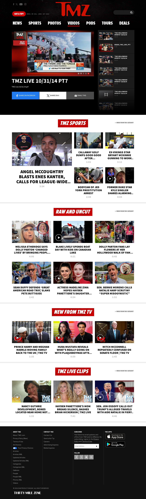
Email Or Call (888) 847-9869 (38, 14)
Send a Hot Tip (49, 438)
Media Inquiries (49, 448)
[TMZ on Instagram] (25, 4)
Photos (54, 23)
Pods (90, 23)
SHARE (54, 95)
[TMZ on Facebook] (14, 4)
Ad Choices (17, 445)
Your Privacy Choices (25, 448)
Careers (47, 442)
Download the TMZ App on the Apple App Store (115, 436)
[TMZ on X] (17, 4)
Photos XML (17, 480)
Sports (35, 23)
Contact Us (48, 435)
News (17, 23)
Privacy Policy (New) (20, 438)
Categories (17, 464)
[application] (53, 53)
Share (27, 95)
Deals (124, 23)
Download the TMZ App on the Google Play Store (115, 444)
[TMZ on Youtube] (21, 4)
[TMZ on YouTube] (86, 457)
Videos (74, 23)
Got (19, 14)
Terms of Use (18, 442)
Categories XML (19, 467)
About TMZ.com (19, 435)
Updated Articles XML (21, 461)
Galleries (16, 470)
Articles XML (17, 454)
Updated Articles (19, 457)
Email (81, 95)
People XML (17, 477)
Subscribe (96, 446)
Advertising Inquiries (51, 445)
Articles (16, 451)
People (15, 473)
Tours (107, 23)
